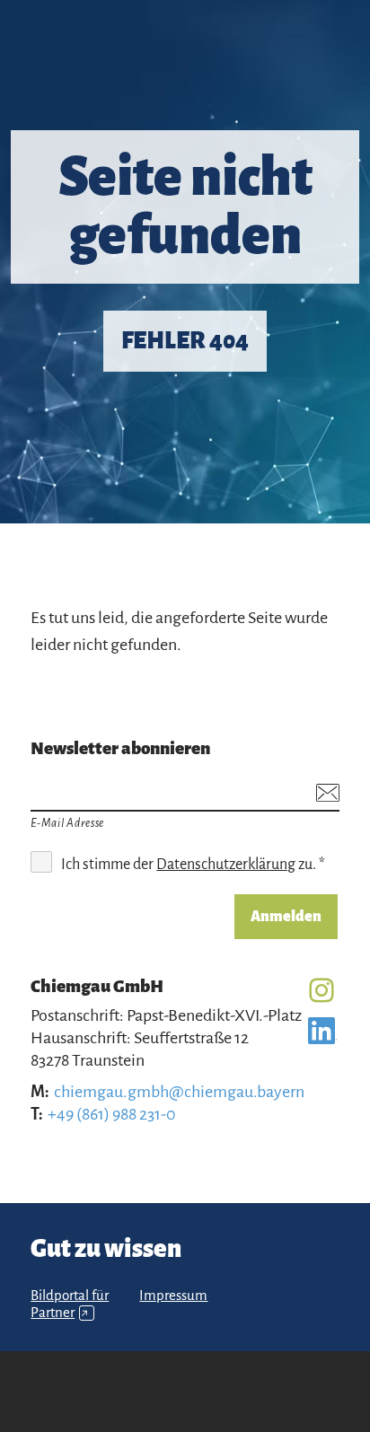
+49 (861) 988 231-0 (112, 1114)
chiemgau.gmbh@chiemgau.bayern (179, 1092)
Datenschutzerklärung (225, 865)
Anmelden (286, 917)
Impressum (173, 1295)
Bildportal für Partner (70, 1304)
